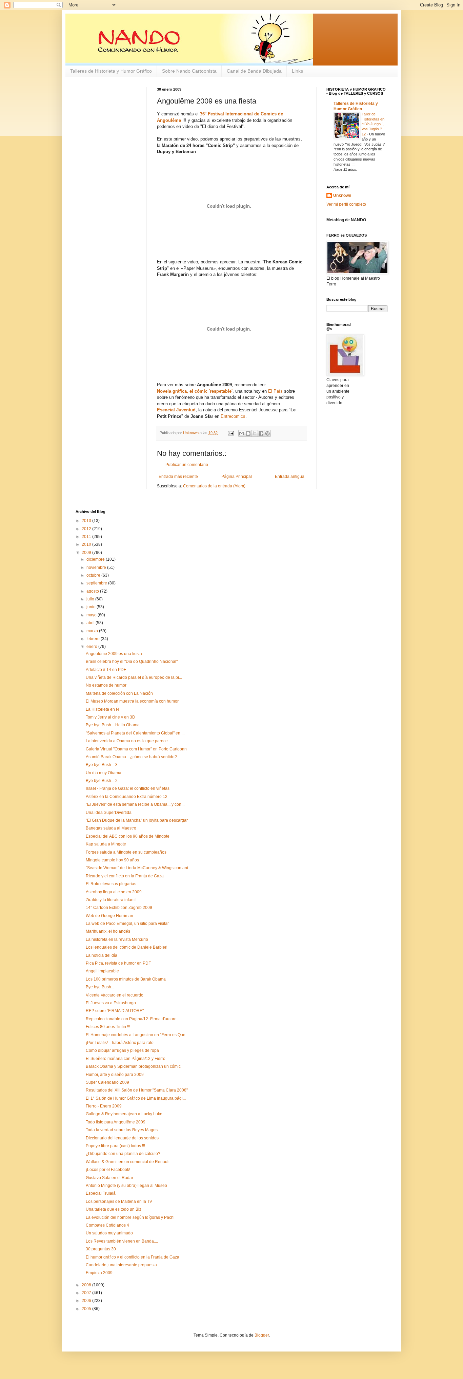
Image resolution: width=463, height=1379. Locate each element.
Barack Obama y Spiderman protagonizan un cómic (133, 1066)
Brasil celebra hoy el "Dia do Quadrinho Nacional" (132, 661)
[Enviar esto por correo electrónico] (241, 433)
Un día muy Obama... (105, 772)
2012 (87, 528)
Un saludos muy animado (109, 1233)
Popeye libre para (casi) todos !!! (115, 1145)
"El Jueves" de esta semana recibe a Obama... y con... (135, 804)
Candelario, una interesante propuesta (121, 1265)
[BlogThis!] (248, 433)
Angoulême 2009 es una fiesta (114, 653)
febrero (93, 638)
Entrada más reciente (178, 476)
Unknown (342, 195)
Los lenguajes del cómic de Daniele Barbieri (126, 947)
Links (297, 71)
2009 (87, 552)
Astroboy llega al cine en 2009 (114, 892)
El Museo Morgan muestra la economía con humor (132, 701)
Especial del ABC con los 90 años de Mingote (127, 836)
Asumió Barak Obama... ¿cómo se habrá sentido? (131, 756)
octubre (93, 575)
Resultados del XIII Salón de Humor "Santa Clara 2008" (137, 1090)
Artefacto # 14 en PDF (106, 669)
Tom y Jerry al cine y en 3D (110, 717)
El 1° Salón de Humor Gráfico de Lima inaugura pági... (136, 1098)
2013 (87, 520)
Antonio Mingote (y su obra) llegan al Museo (126, 1185)
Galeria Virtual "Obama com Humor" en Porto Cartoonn (136, 749)
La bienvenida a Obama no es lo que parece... (128, 741)
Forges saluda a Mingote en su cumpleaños (126, 852)
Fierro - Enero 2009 (104, 1106)
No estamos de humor (106, 685)
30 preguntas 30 (101, 1249)
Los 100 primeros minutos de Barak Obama (126, 979)
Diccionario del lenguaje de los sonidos (122, 1138)
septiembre (97, 583)
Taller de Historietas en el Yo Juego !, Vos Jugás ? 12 (373, 124)
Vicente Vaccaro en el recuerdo (114, 995)
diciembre (96, 559)
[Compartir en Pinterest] (267, 433)
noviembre (96, 567)
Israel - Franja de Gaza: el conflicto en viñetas (127, 788)
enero (92, 646)
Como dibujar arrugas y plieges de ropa (122, 1050)
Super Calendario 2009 (107, 1082)
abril (91, 622)
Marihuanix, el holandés (108, 931)
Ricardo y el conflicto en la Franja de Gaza (125, 876)
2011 (87, 536)
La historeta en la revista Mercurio (117, 939)
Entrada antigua (289, 476)
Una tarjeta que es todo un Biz (113, 1209)
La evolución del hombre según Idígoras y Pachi (130, 1217)
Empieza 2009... (101, 1272)
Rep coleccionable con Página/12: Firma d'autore (131, 1019)
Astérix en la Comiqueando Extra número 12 (126, 796)
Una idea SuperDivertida (109, 812)
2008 (87, 1285)
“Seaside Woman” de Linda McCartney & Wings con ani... (138, 867)
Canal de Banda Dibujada (254, 71)
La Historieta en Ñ (102, 709)
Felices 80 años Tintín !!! (108, 1026)
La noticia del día (101, 955)
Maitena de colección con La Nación (119, 693)
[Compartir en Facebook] (261, 433)
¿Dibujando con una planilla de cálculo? (123, 1153)
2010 (87, 544)
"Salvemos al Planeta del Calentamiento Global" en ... (135, 733)
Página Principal (236, 476)
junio (91, 606)
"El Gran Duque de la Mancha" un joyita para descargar (137, 820)
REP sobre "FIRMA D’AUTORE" (115, 1010)
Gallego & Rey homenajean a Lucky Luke (124, 1114)
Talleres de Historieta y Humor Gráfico (111, 71)
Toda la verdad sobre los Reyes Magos (122, 1130)
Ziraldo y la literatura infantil (111, 899)
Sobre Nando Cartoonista (189, 71)
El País (275, 391)
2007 (87, 1292)
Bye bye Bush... (100, 987)
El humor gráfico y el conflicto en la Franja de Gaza (132, 1257)
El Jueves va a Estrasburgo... (112, 1003)
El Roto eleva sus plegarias (111, 883)
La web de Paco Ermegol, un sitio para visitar (127, 923)
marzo (92, 631)
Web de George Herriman (109, 915)
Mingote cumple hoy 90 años (112, 860)
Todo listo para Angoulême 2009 (115, 1122)
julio (90, 599)
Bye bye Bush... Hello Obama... (114, 725)
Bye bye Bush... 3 (102, 764)
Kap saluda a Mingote (106, 844)
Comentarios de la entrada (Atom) (214, 486)
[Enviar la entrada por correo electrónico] (230, 433)
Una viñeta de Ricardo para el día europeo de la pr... (134, 677)
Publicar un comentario (186, 464)
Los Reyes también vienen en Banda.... (122, 1241)
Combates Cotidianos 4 (107, 1225)
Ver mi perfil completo (346, 204)
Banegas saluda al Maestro (111, 828)
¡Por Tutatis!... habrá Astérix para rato (120, 1042)
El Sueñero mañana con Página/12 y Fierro (125, 1058)
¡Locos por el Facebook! (108, 1169)
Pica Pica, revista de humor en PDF (118, 963)
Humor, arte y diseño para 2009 (115, 1074)
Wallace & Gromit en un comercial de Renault (127, 1161)
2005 (87, 1308)
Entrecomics (233, 416)
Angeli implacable (102, 971)
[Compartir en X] (254, 433)
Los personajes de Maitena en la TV (119, 1201)
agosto (93, 591)
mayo (92, 615)
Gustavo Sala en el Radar (109, 1177)
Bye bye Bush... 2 (102, 780)
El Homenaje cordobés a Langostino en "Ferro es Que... (137, 1034)
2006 (87, 1300)
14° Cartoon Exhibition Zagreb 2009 (119, 907)
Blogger (262, 1335)
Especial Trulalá (101, 1193)
